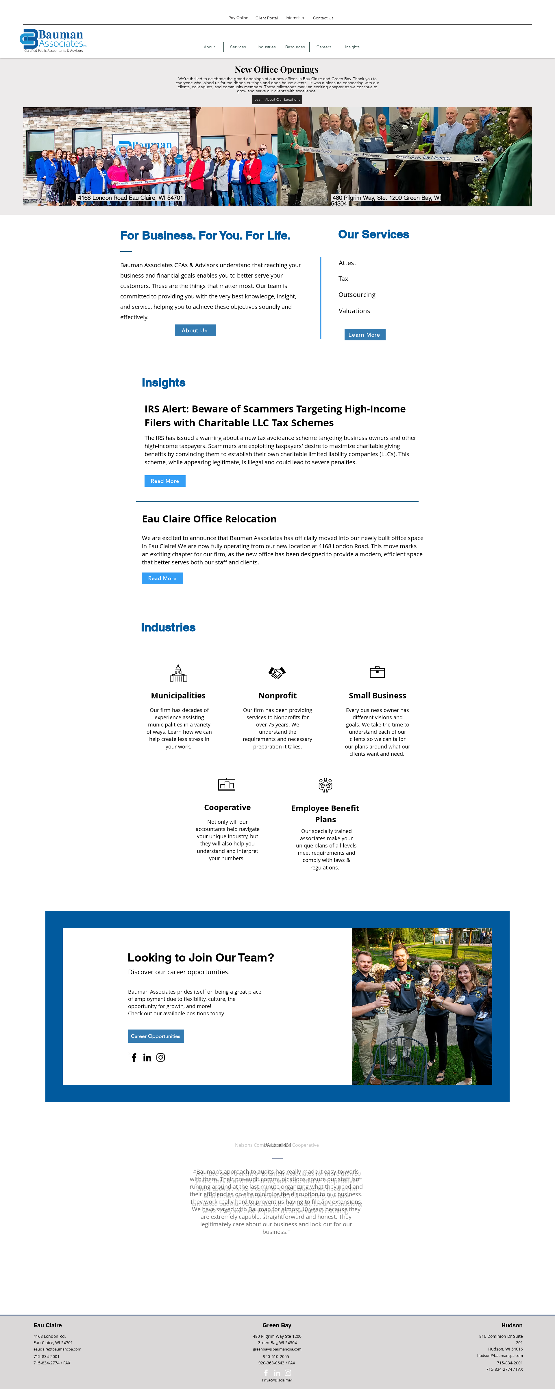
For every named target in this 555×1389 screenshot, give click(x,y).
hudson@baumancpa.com (500, 1355)
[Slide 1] (271, 1228)
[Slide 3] (284, 1228)
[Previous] (31, 1178)
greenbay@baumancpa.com (277, 1349)
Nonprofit (277, 695)
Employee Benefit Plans (325, 814)
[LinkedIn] (147, 1057)
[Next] (523, 1178)
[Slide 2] (277, 1228)
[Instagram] (160, 1057)
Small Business (377, 695)
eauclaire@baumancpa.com (57, 1349)
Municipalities (179, 695)
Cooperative (227, 807)
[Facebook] (134, 1057)
